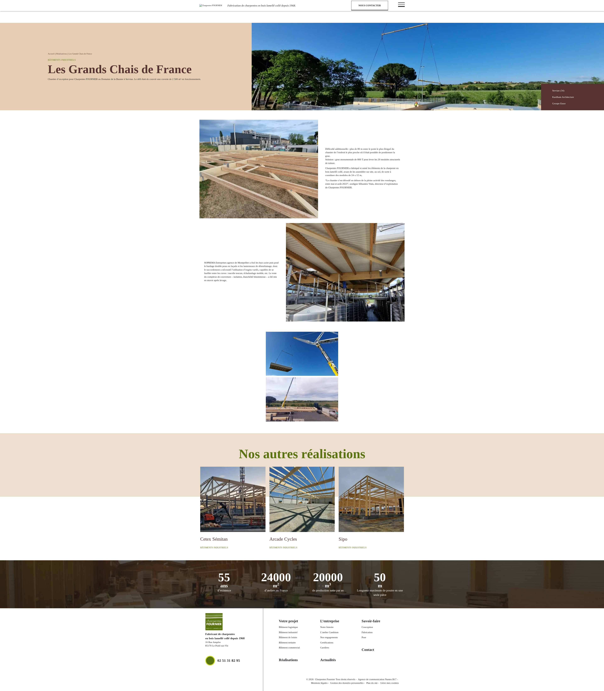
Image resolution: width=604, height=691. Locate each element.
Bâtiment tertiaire (287, 642)
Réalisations (61, 54)
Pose (364, 637)
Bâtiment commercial (289, 647)
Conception (367, 627)
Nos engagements (329, 637)
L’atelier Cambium (329, 632)
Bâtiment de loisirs (288, 637)
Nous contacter (369, 5)
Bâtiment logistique (288, 627)
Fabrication (367, 632)
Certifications (326, 642)
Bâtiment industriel (288, 632)
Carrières (324, 647)
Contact (368, 650)
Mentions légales (319, 683)
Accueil (51, 54)
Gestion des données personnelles (347, 683)
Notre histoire (327, 627)
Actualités (328, 660)
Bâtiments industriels (62, 60)
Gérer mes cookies (389, 683)
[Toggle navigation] (401, 4)
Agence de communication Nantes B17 (377, 679)
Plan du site (372, 683)
